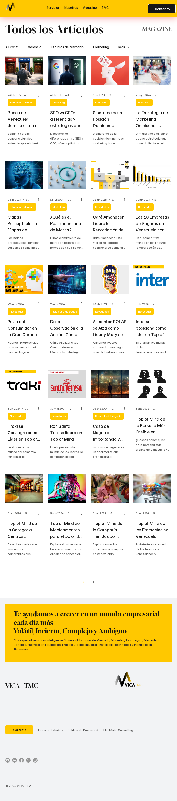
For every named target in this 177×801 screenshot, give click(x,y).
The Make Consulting (118, 730)
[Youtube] (7, 760)
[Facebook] (21, 760)
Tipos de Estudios (50, 730)
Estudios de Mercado (67, 47)
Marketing (101, 47)
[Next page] (103, 582)
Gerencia (34, 47)
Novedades (102, 207)
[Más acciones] (40, 95)
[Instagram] (35, 760)
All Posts (12, 47)
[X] (28, 760)
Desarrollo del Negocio (108, 416)
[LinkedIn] (14, 760)
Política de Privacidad (83, 730)
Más (121, 47)
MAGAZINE (157, 29)
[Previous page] (74, 582)
